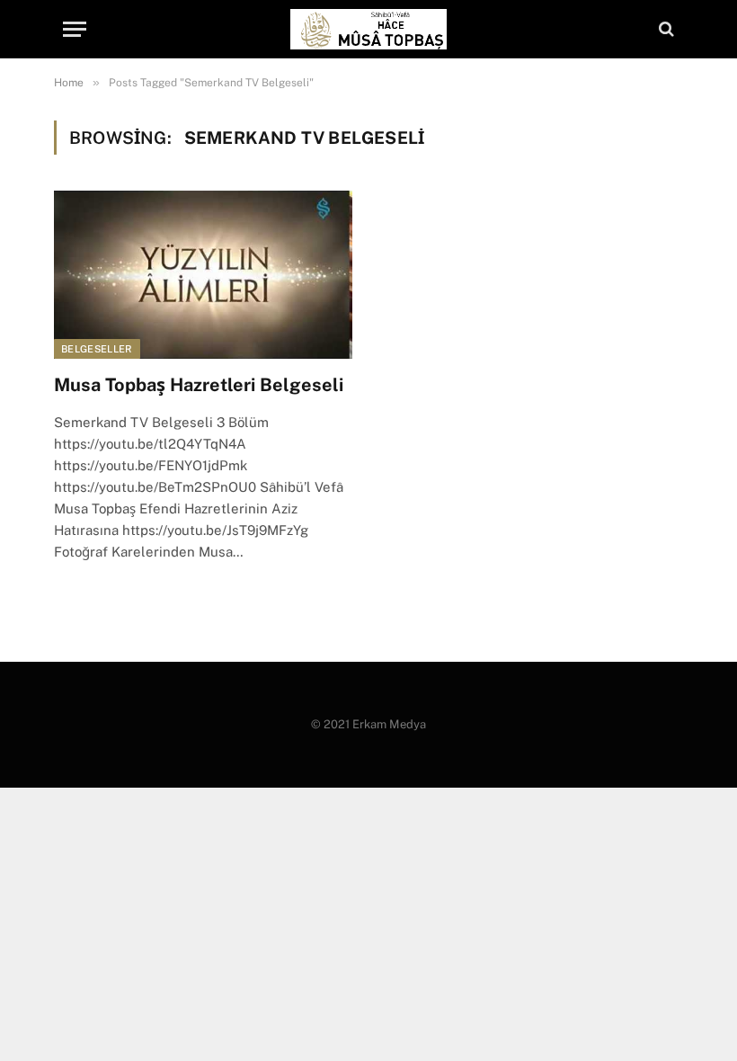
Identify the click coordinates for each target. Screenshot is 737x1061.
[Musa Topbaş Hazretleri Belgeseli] (203, 275)
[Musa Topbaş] (368, 29)
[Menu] (74, 29)
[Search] (664, 29)
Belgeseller (97, 348)
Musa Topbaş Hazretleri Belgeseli (198, 385)
